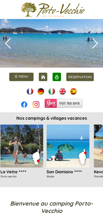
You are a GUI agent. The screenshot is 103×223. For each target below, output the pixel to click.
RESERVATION (80, 77)
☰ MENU (21, 76)
